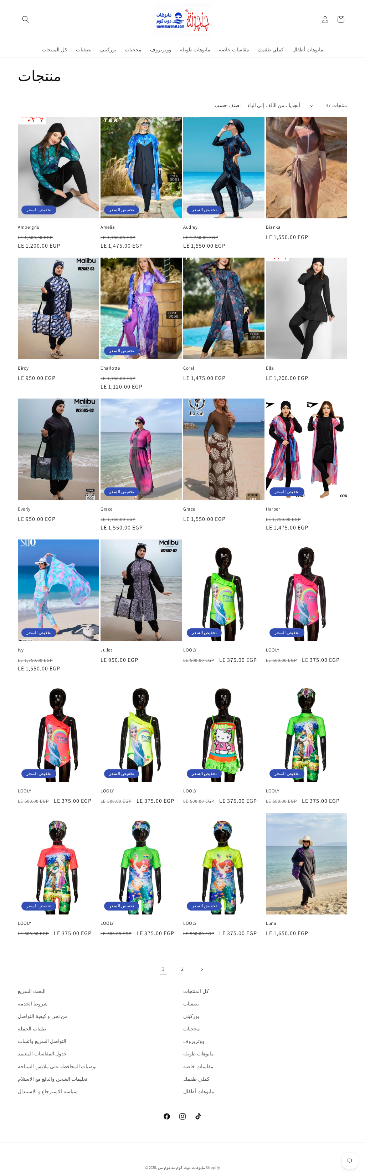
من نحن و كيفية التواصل (43, 1016)
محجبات (191, 1028)
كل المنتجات (196, 991)
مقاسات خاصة (198, 1066)
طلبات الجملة (32, 1028)
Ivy (21, 650)
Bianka (273, 227)
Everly (24, 509)
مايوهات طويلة (198, 1053)
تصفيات (191, 1003)
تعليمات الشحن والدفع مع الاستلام (52, 1079)
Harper (273, 509)
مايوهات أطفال (198, 1091)
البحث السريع (32, 991)
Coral (188, 368)
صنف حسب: (227, 105)
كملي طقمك (196, 1079)
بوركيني (191, 1016)
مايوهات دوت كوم (190, 1167)
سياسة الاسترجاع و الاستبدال (48, 1091)
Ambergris (28, 227)
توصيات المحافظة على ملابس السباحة (57, 1066)
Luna (271, 923)
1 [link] (163, 969)
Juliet (106, 650)
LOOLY (190, 650)
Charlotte (110, 368)
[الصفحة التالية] (202, 969)
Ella (270, 368)
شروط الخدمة (33, 1003)
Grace (107, 509)
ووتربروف (194, 1041)
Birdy (23, 368)
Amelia (108, 227)
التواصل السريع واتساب (42, 1041)
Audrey (190, 227)
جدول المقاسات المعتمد (42, 1053)
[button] (26, 19)
